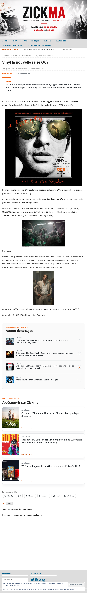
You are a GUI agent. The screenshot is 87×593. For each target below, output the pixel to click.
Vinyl (9, 503)
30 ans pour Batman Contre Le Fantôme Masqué (37, 380)
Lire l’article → (26, 428)
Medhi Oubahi (22, 69)
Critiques (47, 41)
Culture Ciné (61, 41)
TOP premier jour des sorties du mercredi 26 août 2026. (50, 466)
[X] (40, 580)
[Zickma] (43, 37)
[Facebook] (36, 580)
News (15, 41)
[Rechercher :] (73, 49)
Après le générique (31, 41)
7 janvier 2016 (10, 69)
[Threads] (44, 580)
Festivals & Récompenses (12, 45)
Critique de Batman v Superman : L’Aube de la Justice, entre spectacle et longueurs (42, 341)
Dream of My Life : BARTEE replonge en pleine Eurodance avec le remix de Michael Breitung (51, 441)
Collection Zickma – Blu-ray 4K (39, 45)
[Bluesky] (32, 580)
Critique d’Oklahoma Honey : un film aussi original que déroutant (50, 414)
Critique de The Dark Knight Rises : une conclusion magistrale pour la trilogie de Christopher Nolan (45, 354)
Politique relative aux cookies (64, 590)
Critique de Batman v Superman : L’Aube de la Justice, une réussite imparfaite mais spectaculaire (45, 367)
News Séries (35, 69)
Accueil (5, 41)
